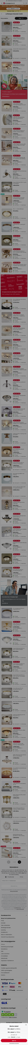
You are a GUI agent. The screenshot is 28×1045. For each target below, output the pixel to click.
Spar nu (14, 1040)
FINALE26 (14, 1037)
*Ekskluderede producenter (14, 1043)
